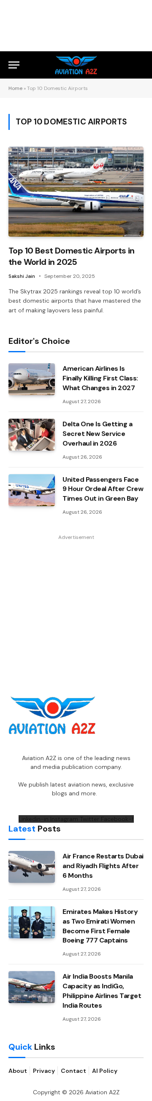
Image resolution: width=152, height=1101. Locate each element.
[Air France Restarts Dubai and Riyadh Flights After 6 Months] (31, 867)
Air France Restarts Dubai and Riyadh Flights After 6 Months (103, 866)
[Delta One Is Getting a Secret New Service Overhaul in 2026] (31, 435)
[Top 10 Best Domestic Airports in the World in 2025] (76, 191)
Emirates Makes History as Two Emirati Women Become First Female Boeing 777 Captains (100, 926)
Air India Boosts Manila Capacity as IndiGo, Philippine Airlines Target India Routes (101, 991)
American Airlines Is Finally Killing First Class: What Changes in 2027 (100, 378)
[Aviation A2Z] (76, 65)
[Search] (140, 64)
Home (15, 88)
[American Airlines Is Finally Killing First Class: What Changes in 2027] (31, 379)
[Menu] (13, 64)
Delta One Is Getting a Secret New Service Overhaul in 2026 (97, 434)
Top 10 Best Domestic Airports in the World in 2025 (71, 256)
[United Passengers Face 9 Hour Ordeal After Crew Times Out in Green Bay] (31, 490)
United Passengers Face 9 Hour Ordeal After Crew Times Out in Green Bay (102, 489)
